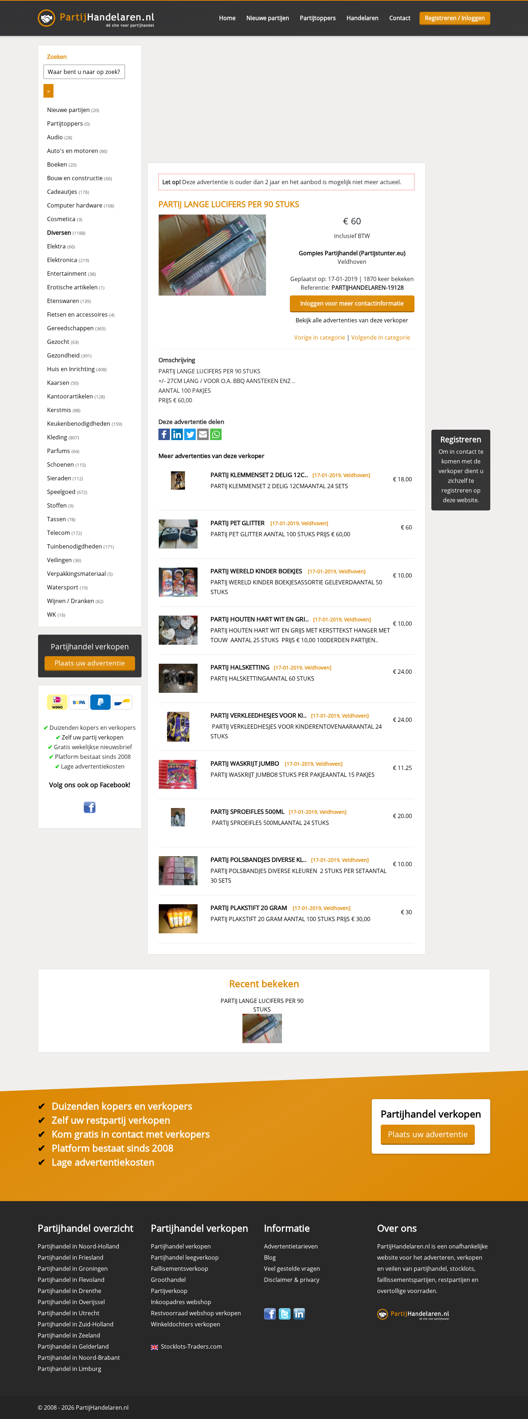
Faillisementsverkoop (179, 1269)
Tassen (61, 519)
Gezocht (63, 342)
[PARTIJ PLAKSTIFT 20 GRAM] (178, 918)
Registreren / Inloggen (455, 18)
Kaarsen (63, 383)
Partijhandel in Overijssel (71, 1302)
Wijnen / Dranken (75, 601)
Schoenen (66, 464)
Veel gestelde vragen (292, 1269)
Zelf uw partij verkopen (93, 737)
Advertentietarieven (291, 1246)
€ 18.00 (402, 479)
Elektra (61, 246)
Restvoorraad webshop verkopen (196, 1313)
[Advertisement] (317, 95)
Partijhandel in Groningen (73, 1269)
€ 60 (406, 527)
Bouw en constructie (79, 178)
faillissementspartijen (406, 1280)
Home (227, 18)
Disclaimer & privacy (291, 1280)
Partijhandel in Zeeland (69, 1335)
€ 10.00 (402, 575)
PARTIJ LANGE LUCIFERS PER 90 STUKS (262, 1005)
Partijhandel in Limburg (69, 1369)
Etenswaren (69, 301)
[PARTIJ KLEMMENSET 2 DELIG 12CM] (178, 480)
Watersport (67, 587)
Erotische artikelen (76, 287)
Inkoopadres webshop (181, 1302)
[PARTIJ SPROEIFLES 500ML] (178, 817)
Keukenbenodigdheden (84, 424)
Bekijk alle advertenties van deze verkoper (352, 320)
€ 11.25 (402, 768)
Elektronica (68, 260)
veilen (393, 1269)
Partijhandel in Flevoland (71, 1280)
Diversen (66, 233)
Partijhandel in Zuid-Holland (76, 1324)
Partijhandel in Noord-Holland (78, 1246)
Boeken (62, 164)
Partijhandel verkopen (90, 646)
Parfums (63, 451)
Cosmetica (64, 219)
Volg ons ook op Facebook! (89, 784)
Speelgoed (67, 492)
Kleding (63, 437)
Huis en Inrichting (77, 369)
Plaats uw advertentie (90, 663)
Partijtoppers (318, 18)
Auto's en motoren (77, 151)
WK (56, 615)
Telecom (64, 533)
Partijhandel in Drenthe (69, 1291)
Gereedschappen (76, 328)
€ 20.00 (402, 816)
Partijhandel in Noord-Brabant (79, 1358)
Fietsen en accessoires (81, 314)
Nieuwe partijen (267, 18)
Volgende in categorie (380, 337)
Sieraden (65, 478)
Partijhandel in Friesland (70, 1257)
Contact (400, 18)
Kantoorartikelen (76, 396)
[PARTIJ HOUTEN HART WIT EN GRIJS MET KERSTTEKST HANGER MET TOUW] (178, 630)
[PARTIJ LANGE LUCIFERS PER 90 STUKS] (213, 254)
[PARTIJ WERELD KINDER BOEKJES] (178, 581)
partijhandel (430, 1269)
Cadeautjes (68, 192)
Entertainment (71, 273)
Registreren (460, 439)
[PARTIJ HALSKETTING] (178, 678)
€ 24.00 (402, 672)
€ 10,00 (402, 623)
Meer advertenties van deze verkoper (211, 456)
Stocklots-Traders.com (190, 1346)
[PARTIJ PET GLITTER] (178, 533)
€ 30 (406, 912)
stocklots (462, 1269)
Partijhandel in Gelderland (73, 1346)
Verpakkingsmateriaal (80, 574)
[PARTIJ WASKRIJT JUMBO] (178, 774)
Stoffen (60, 505)
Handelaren (363, 18)
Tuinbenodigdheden (80, 546)
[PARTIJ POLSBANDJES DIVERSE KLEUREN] (178, 870)
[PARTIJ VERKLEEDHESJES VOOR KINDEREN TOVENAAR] (178, 726)
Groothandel (168, 1280)
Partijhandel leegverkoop (185, 1257)
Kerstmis (63, 410)
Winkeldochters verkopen (185, 1324)
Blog (270, 1257)
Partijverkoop (169, 1291)
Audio (59, 137)
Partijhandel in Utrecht (68, 1313)
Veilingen (64, 560)
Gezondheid (69, 355)
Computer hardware (80, 205)
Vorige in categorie (319, 337)
